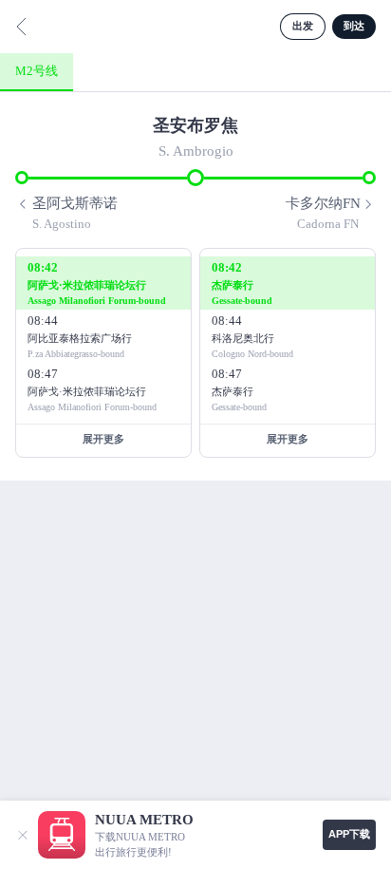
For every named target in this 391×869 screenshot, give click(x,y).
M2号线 (36, 71)
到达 (354, 25)
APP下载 (349, 834)
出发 (302, 25)
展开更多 (103, 438)
